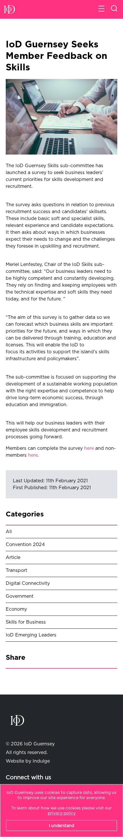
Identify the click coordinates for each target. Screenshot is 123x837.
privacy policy (62, 813)
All (9, 531)
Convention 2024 (25, 544)
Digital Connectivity (28, 583)
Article (13, 557)
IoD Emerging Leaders (31, 635)
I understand (61, 826)
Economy (16, 609)
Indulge (41, 761)
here (89, 448)
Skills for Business (26, 622)
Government (19, 596)
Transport (16, 570)
